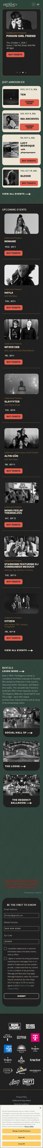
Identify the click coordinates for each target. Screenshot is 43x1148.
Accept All (21, 1144)
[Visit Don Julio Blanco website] (8, 1059)
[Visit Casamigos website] (21, 1048)
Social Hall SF (16, 732)
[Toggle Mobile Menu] (38, 4)
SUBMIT (21, 996)
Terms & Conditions (21, 1104)
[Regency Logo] (10, 4)
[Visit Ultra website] (8, 1037)
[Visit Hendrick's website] (35, 1071)
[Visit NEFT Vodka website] (28, 1082)
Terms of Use (25, 986)
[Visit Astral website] (21, 1059)
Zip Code (8, 935)
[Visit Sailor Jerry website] (15, 1082)
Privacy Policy (13, 989)
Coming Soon (29, 103)
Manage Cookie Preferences (21, 1131)
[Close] (40, 1107)
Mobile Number (11, 922)
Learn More (10, 671)
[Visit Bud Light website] (15, 1026)
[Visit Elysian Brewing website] (21, 1037)
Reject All (21, 1137)
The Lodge (13, 766)
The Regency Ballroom (21, 801)
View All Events (13, 194)
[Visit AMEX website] (8, 1048)
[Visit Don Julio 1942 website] (35, 1048)
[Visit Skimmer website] (21, 1071)
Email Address (10, 909)
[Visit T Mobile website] (35, 1037)
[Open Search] (33, 4)
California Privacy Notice (21, 1100)
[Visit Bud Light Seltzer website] (30, 1026)
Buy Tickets (16, 61)
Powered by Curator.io (33, 892)
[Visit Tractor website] (35, 1059)
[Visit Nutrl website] (8, 1071)
